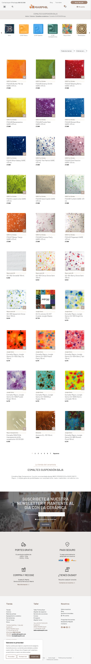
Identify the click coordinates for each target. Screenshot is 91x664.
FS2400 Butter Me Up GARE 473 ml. (15, 85)
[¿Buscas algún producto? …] (12, 7)
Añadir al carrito (24, 77)
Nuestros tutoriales (67, 613)
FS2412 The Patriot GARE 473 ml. (45, 161)
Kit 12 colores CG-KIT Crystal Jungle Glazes (44, 315)
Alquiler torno (38, 620)
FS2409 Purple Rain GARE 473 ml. (43, 123)
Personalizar (11, 656)
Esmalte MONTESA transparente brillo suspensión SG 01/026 (15, 437)
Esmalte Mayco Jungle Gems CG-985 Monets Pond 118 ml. (73, 437)
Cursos (36, 616)
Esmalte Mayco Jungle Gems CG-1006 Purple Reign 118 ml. (15, 397)
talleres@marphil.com (40, 630)
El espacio (37, 618)
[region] (23, 650)
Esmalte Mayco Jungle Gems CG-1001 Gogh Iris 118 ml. (74, 316)
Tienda (8, 610)
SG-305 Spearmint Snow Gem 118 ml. (16, 315)
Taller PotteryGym (39, 610)
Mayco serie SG (11, 273)
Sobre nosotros (66, 609)
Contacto (64, 623)
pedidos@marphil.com (19, 634)
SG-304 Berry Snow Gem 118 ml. (74, 276)
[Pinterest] (67, 627)
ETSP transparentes (52, 36)
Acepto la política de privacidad (46, 519)
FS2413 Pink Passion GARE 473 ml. (72, 161)
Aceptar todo (34, 656)
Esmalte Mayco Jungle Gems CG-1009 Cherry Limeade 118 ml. (73, 397)
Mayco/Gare (67, 35)
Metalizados (81, 35)
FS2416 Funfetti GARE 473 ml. (74, 200)
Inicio (27, 16)
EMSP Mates (24, 35)
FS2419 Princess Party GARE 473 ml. (44, 238)
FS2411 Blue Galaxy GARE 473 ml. (16, 161)
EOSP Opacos (38, 35)
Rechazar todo (23, 656)
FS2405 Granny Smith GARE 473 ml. (44, 85)
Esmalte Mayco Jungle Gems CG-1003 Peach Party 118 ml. (44, 356)
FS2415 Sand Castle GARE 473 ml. (45, 200)
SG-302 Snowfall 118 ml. (16, 275)
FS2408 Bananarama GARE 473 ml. (14, 123)
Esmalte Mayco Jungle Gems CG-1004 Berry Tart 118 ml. (74, 356)
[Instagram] (69, 627)
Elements (38, 433)
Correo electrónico (32, 514)
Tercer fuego (10, 620)
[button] (4, 6)
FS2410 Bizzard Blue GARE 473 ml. (72, 123)
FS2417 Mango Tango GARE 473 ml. (14, 238)
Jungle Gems (39, 311)
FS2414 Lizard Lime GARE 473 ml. (16, 200)
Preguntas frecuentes (68, 619)
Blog (62, 611)
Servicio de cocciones (41, 614)
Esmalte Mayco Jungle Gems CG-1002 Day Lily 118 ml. (15, 356)
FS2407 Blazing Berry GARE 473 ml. (73, 85)
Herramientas (10, 618)
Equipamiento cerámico (13, 616)
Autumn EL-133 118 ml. (44, 435)
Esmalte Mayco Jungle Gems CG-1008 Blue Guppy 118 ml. (44, 397)
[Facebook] (62, 627)
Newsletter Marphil (67, 621)
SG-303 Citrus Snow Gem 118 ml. (45, 276)
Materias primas (11, 614)
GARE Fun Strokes (12, 81)
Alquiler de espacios (40, 612)
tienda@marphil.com (18, 636)
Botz (9, 35)
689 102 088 (21, 2)
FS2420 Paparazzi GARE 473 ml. (74, 238)
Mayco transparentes (12, 433)
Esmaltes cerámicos (42, 16)
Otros (8, 622)
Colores (32, 16)
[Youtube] (64, 627)
